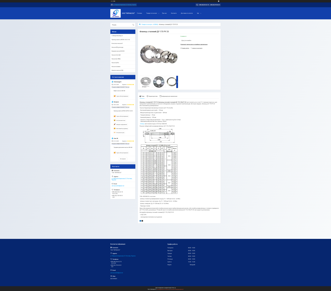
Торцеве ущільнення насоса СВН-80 (123, 147)
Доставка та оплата (187, 13)
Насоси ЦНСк (115, 62)
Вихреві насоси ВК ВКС (118, 51)
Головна (139, 13)
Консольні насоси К (117, 43)
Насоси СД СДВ (116, 55)
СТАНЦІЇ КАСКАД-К (117, 35)
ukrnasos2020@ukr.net (118, 185)
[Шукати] (133, 25)
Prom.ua (174, 287)
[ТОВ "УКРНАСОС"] (115, 13)
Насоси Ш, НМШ (116, 59)
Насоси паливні (116, 66)
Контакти (174, 13)
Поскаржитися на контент (163, 289)
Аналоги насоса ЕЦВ (117, 70)
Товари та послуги (151, 13)
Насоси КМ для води (117, 47)
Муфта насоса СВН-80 (119, 90)
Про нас (164, 13)
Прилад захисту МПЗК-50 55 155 (121, 39)
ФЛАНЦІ (155, 24)
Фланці (142, 123)
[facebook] (140, 221)
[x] (142, 221)
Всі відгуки (123, 158)
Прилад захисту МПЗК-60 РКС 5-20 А (123, 110)
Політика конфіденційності (177, 289)
